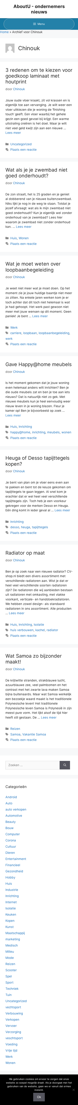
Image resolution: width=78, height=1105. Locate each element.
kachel (40, 630)
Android (11, 797)
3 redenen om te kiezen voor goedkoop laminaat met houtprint (38, 76)
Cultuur (10, 846)
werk (9, 338)
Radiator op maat (25, 553)
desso (14, 527)
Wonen (24, 238)
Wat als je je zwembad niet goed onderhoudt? (36, 173)
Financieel (12, 865)
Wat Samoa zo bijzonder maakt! (33, 659)
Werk (14, 327)
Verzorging (13, 1032)
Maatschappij (15, 933)
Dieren (10, 853)
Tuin (8, 995)
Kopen (10, 920)
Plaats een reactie (23, 149)
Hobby (10, 877)
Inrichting (25, 426)
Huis (13, 238)
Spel (8, 976)
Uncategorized (21, 144)
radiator (52, 630)
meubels (53, 432)
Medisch (11, 945)
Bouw (9, 828)
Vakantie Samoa (34, 734)
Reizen (15, 729)
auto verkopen (15, 809)
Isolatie (39, 624)
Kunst (9, 927)
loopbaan (30, 333)
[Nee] (73, 1090)
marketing (12, 939)
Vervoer (11, 1026)
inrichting (38, 432)
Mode (9, 958)
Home (4, 32)
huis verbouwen (22, 630)
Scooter (11, 970)
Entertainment (15, 859)
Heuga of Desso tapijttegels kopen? (37, 461)
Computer (12, 834)
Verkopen (12, 1019)
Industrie (11, 890)
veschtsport (14, 1038)
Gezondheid (14, 871)
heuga (25, 527)
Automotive (13, 815)
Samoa (15, 734)
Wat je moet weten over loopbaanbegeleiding (33, 267)
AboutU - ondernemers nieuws (39, 9)
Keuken (10, 914)
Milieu (9, 951)
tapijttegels (40, 527)
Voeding (11, 1044)
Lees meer (13, 133)
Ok (39, 1097)
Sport (9, 982)
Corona (10, 840)
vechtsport (13, 1007)
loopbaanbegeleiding (54, 333)
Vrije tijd (11, 1050)
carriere (15, 333)
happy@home (20, 432)
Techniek (12, 988)
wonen (66, 432)
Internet (11, 902)
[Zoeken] (65, 765)
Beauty (10, 822)
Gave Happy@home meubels (38, 364)
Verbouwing (14, 1013)
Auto (8, 803)
